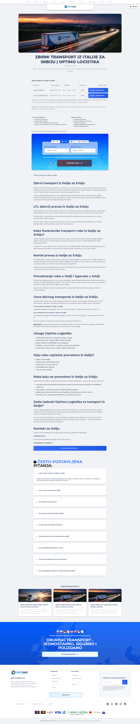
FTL (74, 141)
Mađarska (63, 2)
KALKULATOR (66, 695)
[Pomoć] (50, 163)
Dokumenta (84, 141)
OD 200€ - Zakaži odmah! (97, 95)
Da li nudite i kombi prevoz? (46, 502)
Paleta (66, 141)
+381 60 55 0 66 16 (39, 436)
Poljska (37, 2)
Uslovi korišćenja (20, 704)
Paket (56, 141)
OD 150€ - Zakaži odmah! (97, 90)
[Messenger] (107, 704)
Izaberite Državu (52, 150)
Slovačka (72, 2)
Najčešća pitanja (76, 678)
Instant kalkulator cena (69, 448)
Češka (28, 2)
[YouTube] (116, 704)
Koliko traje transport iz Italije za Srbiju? (50, 473)
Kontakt (111, 2)
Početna (54, 675)
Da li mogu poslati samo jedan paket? (50, 513)
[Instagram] (120, 704)
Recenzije (74, 675)
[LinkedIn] (125, 704)
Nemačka (45, 2)
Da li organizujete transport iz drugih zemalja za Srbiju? (55, 571)
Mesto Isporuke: (76, 147)
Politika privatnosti (37, 704)
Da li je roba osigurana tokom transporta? (51, 559)
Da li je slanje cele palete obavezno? (49, 525)
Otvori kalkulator (69, 654)
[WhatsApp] (112, 704)
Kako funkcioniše (56, 678)
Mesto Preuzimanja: (51, 147)
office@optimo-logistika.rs (43, 443)
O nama (102, 2)
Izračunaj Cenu (73, 163)
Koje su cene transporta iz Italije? (48, 490)
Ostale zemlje (91, 2)
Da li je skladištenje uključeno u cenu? (49, 548)
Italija (54, 2)
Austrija (81, 2)
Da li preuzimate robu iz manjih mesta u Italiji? (52, 536)
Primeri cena (55, 681)
